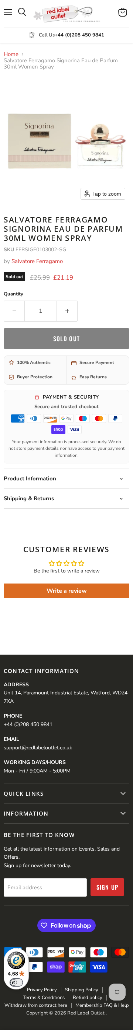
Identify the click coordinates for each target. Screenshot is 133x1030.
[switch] (16, 982)
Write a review (67, 591)
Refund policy (87, 997)
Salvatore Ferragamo (37, 261)
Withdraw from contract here (35, 1005)
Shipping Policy (81, 990)
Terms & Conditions (44, 997)
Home (11, 54)
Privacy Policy (42, 990)
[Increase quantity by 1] (67, 311)
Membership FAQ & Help (102, 1005)
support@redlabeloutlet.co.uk (38, 747)
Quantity (13, 294)
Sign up (107, 887)
